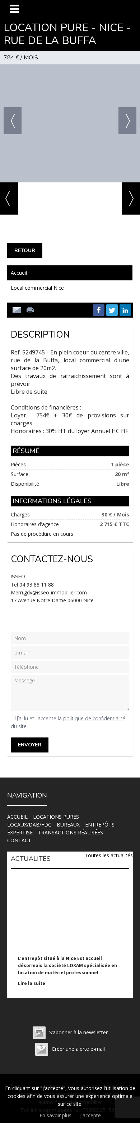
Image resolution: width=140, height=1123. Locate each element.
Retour (24, 250)
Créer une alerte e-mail (78, 1048)
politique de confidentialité (94, 718)
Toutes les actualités (109, 855)
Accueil (19, 272)
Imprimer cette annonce (31, 310)
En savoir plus (55, 1115)
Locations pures (56, 816)
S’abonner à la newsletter (78, 1032)
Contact (19, 840)
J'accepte (90, 1115)
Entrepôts (100, 824)
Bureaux (68, 824)
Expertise (20, 832)
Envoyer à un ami (17, 310)
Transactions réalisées (70, 832)
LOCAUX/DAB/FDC (29, 824)
